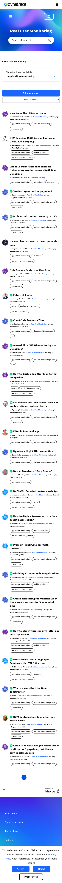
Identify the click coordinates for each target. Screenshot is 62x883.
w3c (13, 365)
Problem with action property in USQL (35, 216)
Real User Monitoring (15, 61)
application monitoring (20, 124)
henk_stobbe (17, 475)
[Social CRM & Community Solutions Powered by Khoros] (52, 790)
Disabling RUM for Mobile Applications (36, 573)
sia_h (12, 477)
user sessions (52, 182)
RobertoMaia (17, 117)
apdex (13, 306)
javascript (37, 256)
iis (12, 336)
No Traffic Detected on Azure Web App (35, 491)
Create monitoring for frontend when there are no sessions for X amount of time (33, 602)
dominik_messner (16, 580)
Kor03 (14, 724)
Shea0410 (13, 302)
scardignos (16, 274)
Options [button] (58, 61)
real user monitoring (42, 124)
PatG (14, 384)
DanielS (55, 435)
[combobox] (31, 40)
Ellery (14, 696)
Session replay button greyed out (32, 191)
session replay (17, 207)
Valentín (13, 355)
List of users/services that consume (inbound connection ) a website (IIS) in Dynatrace (33, 170)
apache (14, 388)
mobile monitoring (41, 152)
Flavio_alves (16, 552)
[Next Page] (44, 777)
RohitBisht (14, 698)
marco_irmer (14, 612)
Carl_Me (15, 178)
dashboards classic (41, 530)
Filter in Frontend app (26, 431)
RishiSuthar (16, 667)
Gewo (14, 195)
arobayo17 (16, 220)
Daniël (14, 353)
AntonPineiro (15, 251)
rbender (13, 276)
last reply (53, 117)
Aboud (14, 577)
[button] (20, 869)
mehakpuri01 (15, 327)
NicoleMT (16, 638)
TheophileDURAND (17, 198)
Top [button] (4, 790)
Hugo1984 (16, 249)
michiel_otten (17, 299)
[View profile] (5, 114)
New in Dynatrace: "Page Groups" (32, 471)
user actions (16, 129)
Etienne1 (15, 524)
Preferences (31, 876)
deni (14, 435)
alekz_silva (16, 324)
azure (36, 502)
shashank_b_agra (18, 381)
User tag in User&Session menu (28, 113)
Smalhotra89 (17, 757)
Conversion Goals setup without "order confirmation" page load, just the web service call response (34, 749)
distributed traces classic (43, 331)
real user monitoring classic (22, 157)
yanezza (13, 555)
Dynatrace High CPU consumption (33, 451)
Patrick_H (15, 148)
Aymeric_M (16, 410)
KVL (13, 610)
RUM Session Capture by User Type (30, 270)
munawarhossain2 (19, 495)
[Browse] (12, 16)
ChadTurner (14, 759)
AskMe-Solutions (18, 145)
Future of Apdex (22, 295)
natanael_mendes (16, 641)
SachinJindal (17, 455)
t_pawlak (13, 223)
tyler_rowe (16, 497)
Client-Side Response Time (28, 320)
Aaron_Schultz (15, 119)
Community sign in (49, 16)
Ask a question (31, 93)
